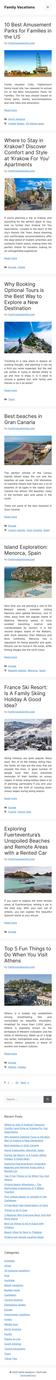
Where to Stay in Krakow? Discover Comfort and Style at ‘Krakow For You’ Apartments (26, 152)
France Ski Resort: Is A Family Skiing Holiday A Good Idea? (26, 696)
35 (17, 1082)
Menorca (33, 670)
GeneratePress (28, 1375)
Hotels (21, 267)
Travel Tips (10, 1358)
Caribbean (10, 1295)
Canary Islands (16, 530)
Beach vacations (13, 1285)
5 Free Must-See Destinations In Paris (26, 1205)
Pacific (8, 1334)
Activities (9, 1260)
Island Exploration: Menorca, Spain (26, 550)
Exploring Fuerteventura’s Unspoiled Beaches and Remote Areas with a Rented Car (27, 841)
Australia (9, 1280)
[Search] (48, 1099)
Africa (7, 1265)
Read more (10, 110)
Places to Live (12, 1339)
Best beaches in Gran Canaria (23, 419)
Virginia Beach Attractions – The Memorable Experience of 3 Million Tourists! (24, 1188)
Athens (12, 1067)
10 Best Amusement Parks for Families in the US (28, 31)
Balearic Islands (17, 670)
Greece (22, 1067)
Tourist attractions (14, 1348)
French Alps (24, 811)
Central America (13, 1300)
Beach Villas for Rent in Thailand (23, 1232)
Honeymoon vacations (17, 1314)
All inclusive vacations (17, 1270)
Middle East (11, 1324)
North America (16, 119)
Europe (12, 267)
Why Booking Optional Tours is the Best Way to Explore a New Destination (24, 296)
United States (16, 123)
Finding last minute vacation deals (24, 1237)
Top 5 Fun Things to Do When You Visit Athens (27, 954)
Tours (11, 399)
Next (25, 1082)
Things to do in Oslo (15, 1210)
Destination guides (15, 1304)
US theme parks (35, 123)
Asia (6, 1275)
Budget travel (12, 1290)
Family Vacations (19, 7)
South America (12, 1343)
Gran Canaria (34, 530)
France (12, 811)
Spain (46, 530)
